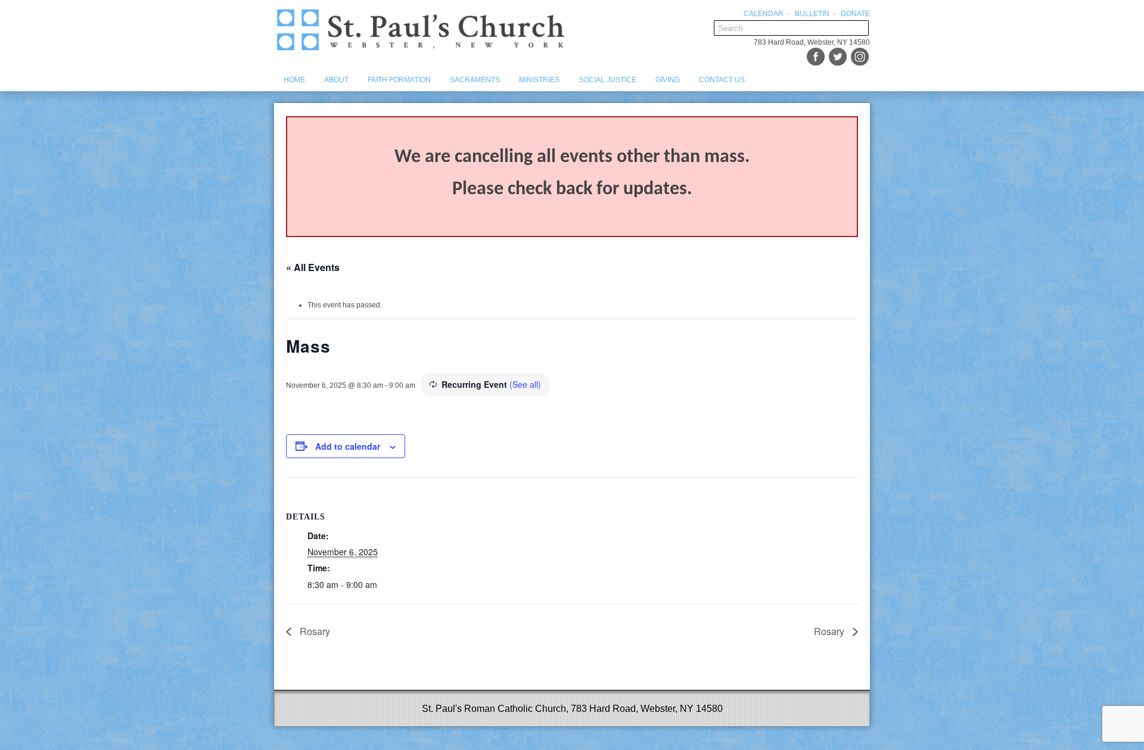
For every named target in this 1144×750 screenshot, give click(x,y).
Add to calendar (347, 446)
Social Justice (607, 80)
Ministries (539, 80)
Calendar (764, 14)
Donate (855, 14)
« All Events (313, 267)
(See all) (525, 384)
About (336, 80)
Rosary (313, 631)
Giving (667, 80)
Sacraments (475, 80)
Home (294, 80)
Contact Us (722, 80)
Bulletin (812, 14)
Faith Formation (399, 80)
